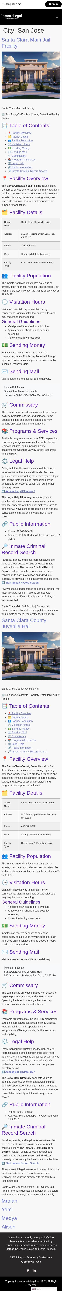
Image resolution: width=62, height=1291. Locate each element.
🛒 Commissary (17, 155)
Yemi (7, 1209)
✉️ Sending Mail (17, 152)
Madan (9, 1201)
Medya (9, 1218)
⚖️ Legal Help (16, 163)
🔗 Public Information (20, 167)
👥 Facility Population (20, 140)
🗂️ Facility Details (18, 136)
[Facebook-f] (28, 1270)
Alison (8, 1227)
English (38, 1289)
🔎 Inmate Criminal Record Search (27, 171)
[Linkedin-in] (34, 1270)
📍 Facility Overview (19, 133)
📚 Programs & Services (22, 159)
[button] (12, 4)
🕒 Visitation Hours (19, 144)
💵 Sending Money (19, 148)
